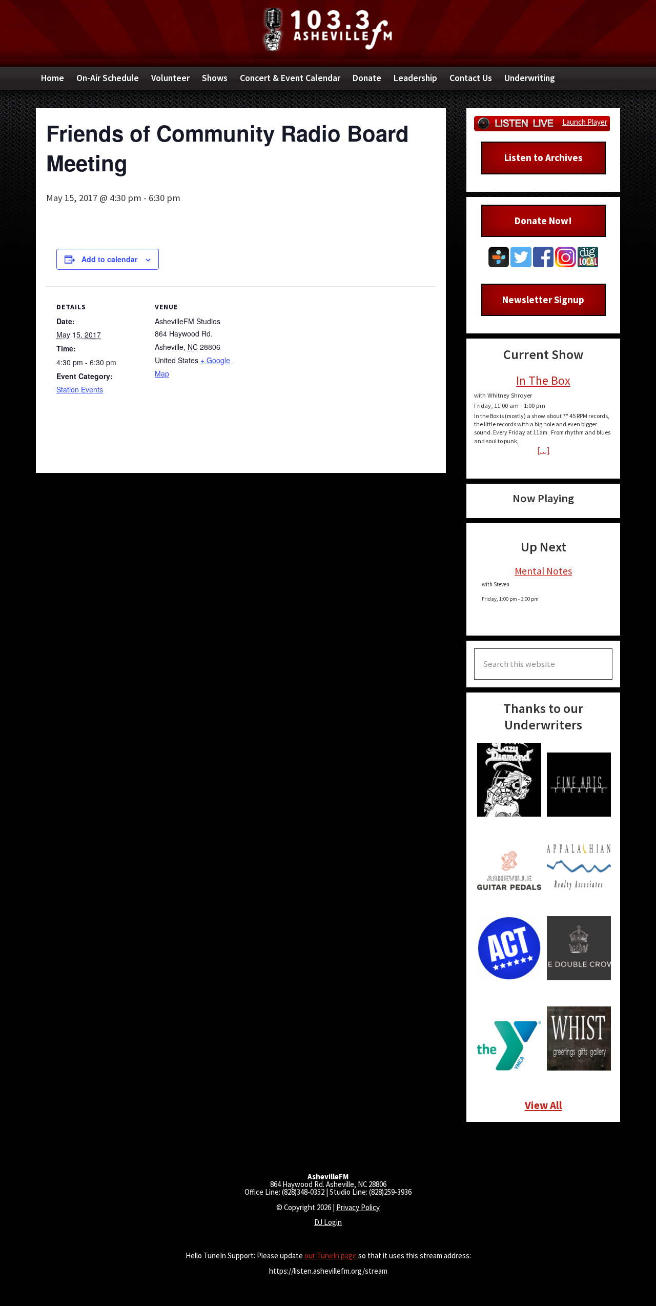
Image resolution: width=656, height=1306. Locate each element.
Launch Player (584, 122)
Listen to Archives (543, 157)
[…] (543, 450)
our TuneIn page (330, 1255)
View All (543, 1105)
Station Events (79, 389)
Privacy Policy (358, 1207)
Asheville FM (328, 29)
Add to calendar (109, 259)
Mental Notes (543, 571)
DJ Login (328, 1222)
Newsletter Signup (543, 299)
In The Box (543, 380)
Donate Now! (543, 220)
